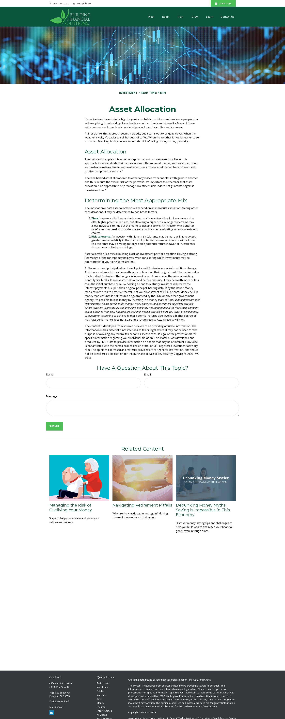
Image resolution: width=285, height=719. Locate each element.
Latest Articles (104, 710)
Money (100, 702)
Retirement (103, 683)
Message (51, 396)
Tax (99, 699)
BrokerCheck (204, 679)
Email (147, 374)
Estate (100, 691)
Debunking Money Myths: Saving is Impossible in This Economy (203, 510)
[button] (151, 16)
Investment (103, 687)
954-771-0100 (60, 3)
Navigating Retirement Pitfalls (142, 505)
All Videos (102, 714)
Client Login (225, 3)
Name (49, 374)
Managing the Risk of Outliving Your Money (70, 507)
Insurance (102, 695)
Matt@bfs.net (84, 3)
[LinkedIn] (203, 3)
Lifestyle (101, 706)
